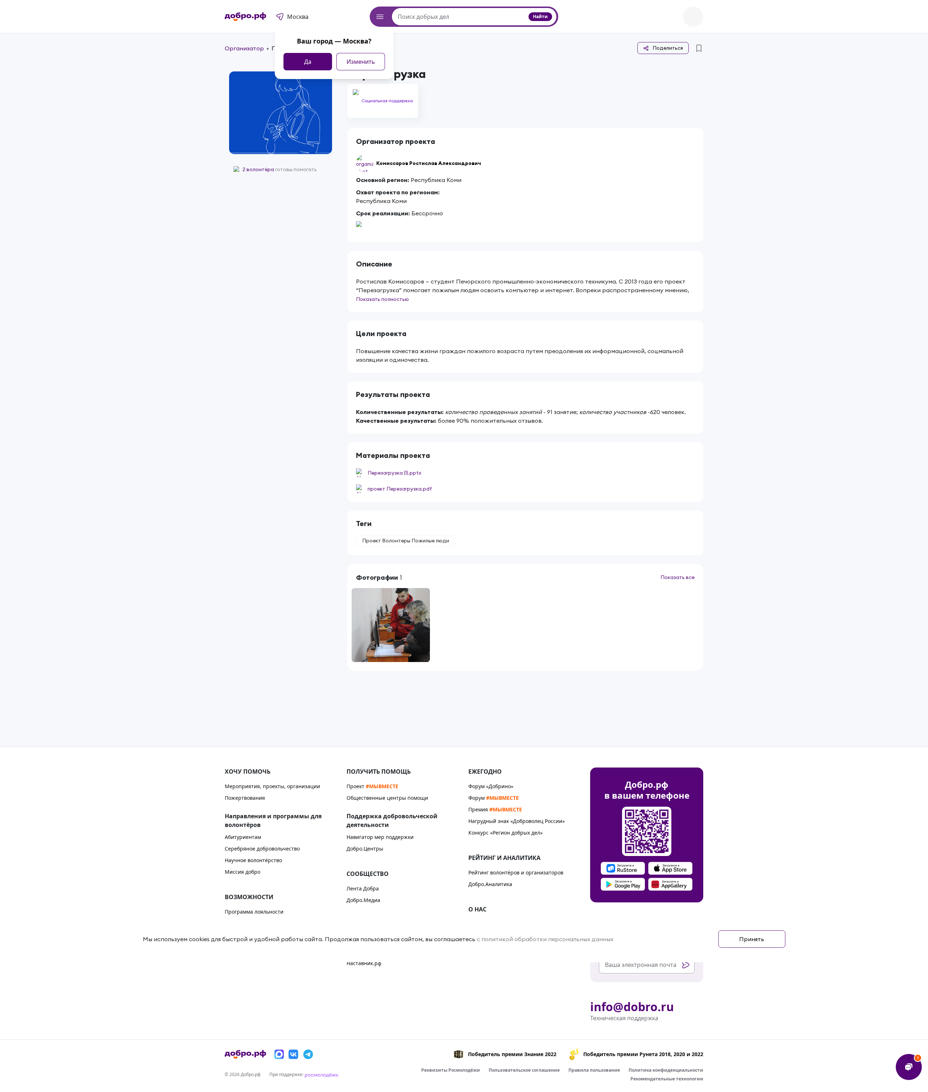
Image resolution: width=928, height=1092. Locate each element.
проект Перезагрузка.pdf (400, 488)
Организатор (244, 48)
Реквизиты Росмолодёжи (450, 1070)
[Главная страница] (245, 17)
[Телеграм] (308, 1054)
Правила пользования (594, 1070)
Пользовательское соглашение (524, 1070)
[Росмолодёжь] (321, 1074)
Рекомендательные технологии (666, 1079)
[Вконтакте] (293, 1054)
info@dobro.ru (632, 1007)
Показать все (677, 577)
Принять (751, 939)
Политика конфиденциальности (666, 1070)
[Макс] (279, 1054)
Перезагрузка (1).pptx (394, 473)
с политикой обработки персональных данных (545, 939)
